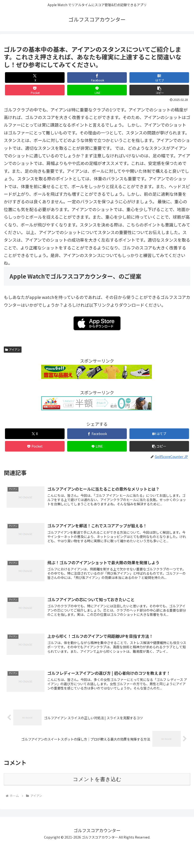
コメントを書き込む (97, 779)
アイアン (14, 349)
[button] (159, 90)
